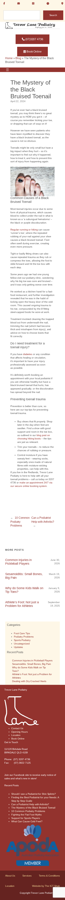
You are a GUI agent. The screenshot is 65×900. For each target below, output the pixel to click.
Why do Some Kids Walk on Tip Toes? (24, 589)
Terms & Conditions (49, 875)
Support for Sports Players (25, 818)
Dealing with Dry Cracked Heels (29, 681)
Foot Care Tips (22, 633)
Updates (18, 647)
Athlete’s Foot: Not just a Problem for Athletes (22, 603)
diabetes (27, 354)
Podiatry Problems (24, 636)
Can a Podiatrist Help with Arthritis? (30, 804)
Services (27, 875)
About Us (10, 875)
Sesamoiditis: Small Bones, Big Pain (23, 575)
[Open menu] (7, 70)
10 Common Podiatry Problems (20, 521)
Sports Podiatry (22, 640)
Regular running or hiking (24, 229)
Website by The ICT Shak (46, 886)
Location (9, 886)
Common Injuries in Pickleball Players (18, 561)
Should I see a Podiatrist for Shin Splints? (33, 794)
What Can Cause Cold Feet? (26, 821)
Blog (18, 58)
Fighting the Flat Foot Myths (26, 814)
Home (9, 58)
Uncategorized (22, 643)
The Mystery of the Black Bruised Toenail (33, 807)
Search (53, 15)
